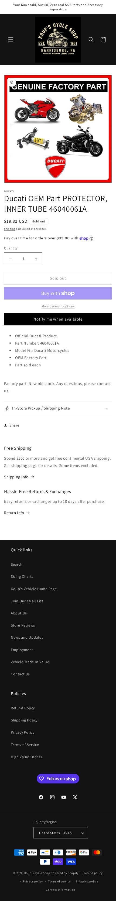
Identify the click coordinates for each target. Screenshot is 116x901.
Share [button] (14, 425)
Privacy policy (33, 881)
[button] (11, 40)
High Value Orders (26, 756)
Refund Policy (23, 708)
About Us (19, 613)
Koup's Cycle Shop (37, 873)
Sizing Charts (22, 576)
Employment (22, 649)
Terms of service (59, 881)
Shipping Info (16, 476)
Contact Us (20, 674)
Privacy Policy (22, 732)
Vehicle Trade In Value (30, 661)
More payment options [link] (58, 306)
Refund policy (93, 873)
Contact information (60, 890)
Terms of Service (25, 744)
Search (17, 564)
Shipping (9, 229)
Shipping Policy (24, 720)
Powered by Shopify (65, 873)
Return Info (14, 512)
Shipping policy (87, 881)
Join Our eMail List (27, 601)
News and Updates (27, 637)
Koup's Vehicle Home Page (34, 588)
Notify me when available (58, 319)
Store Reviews (23, 625)
